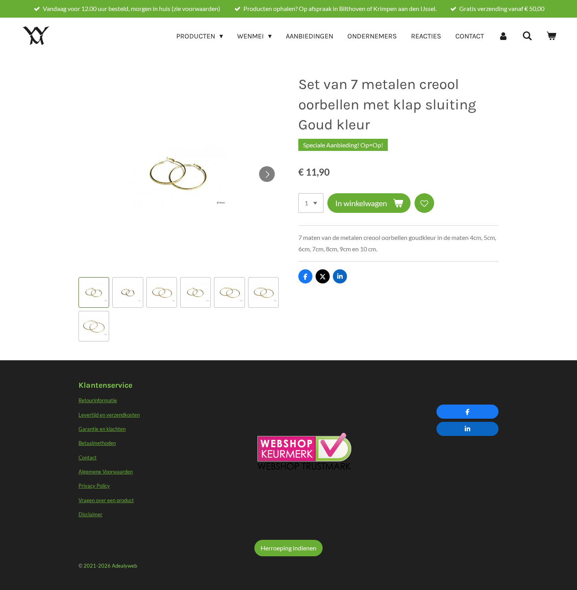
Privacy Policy (94, 486)
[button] (94, 292)
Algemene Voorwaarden (106, 471)
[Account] (503, 36)
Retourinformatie (98, 400)
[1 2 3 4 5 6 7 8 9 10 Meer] (310, 203)
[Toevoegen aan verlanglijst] (424, 203)
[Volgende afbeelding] (267, 174)
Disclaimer (90, 514)
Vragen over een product (106, 500)
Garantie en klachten (102, 429)
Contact (88, 457)
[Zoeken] (527, 36)
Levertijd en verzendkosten (109, 415)
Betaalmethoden (97, 443)
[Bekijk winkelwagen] (551, 36)
